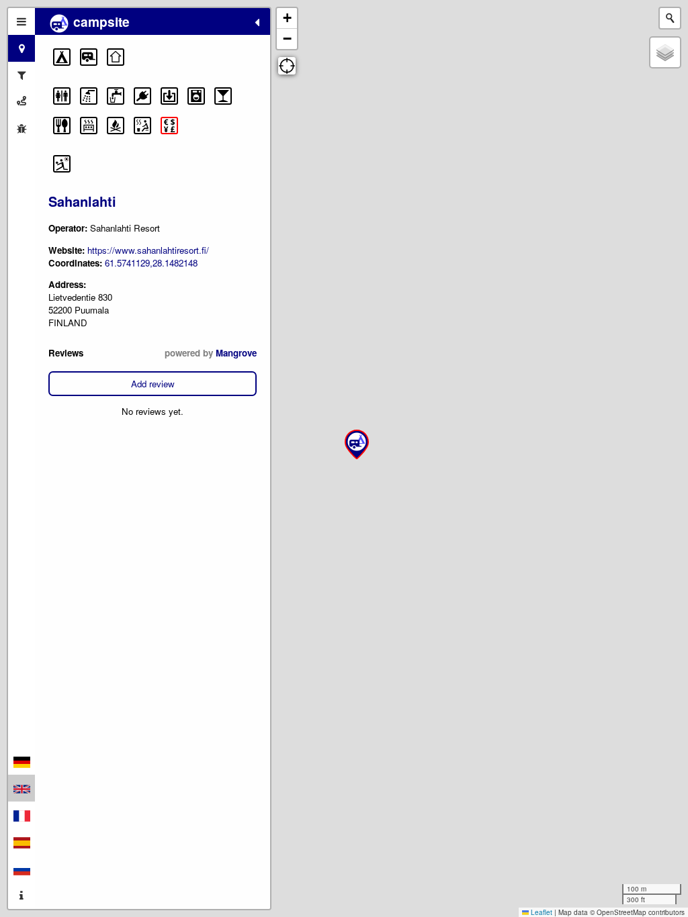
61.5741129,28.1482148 (151, 262)
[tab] (21, 21)
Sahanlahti (82, 201)
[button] (61, 57)
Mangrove (236, 352)
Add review (153, 383)
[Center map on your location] (287, 66)
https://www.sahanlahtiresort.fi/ (148, 250)
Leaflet (540, 912)
